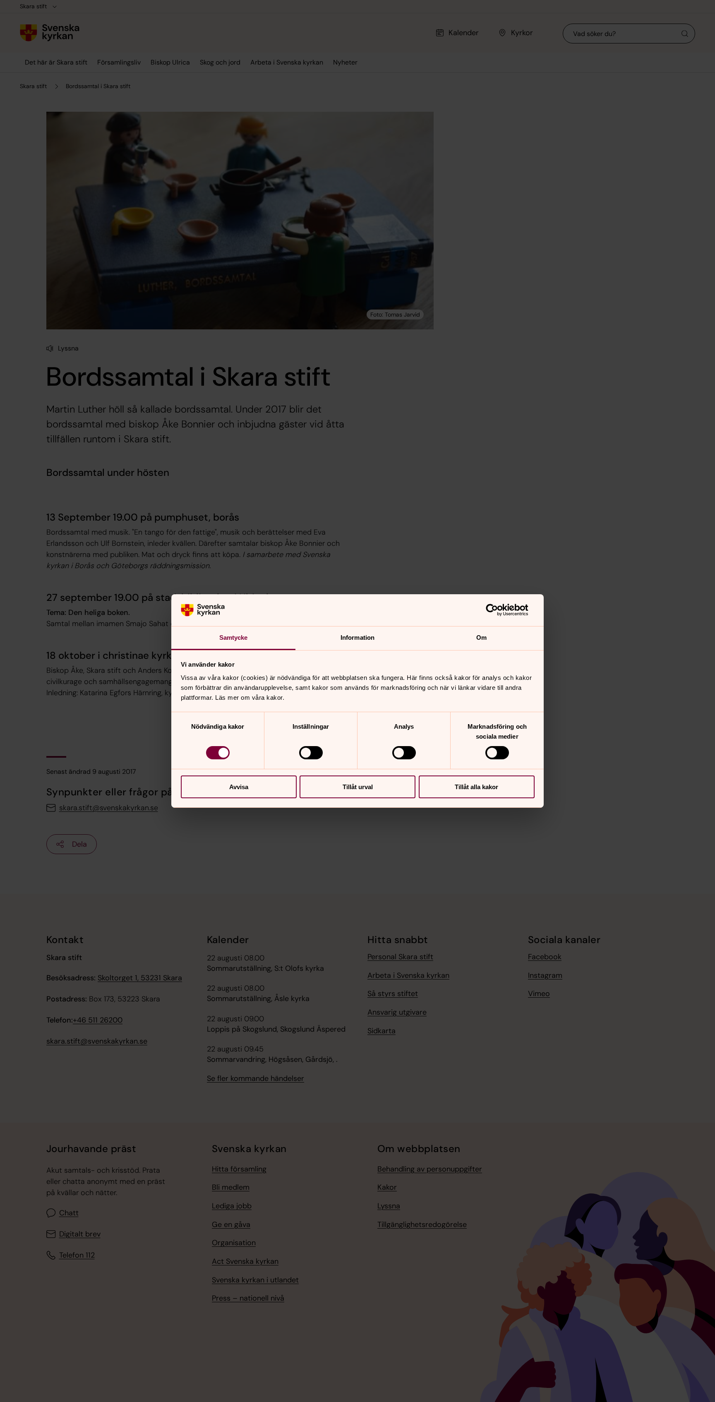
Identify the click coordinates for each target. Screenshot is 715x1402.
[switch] (311, 752)
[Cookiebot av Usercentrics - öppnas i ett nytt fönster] (498, 610)
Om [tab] (481, 637)
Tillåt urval (358, 786)
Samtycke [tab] (233, 637)
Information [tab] (357, 637)
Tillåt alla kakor (476, 786)
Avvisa (238, 786)
